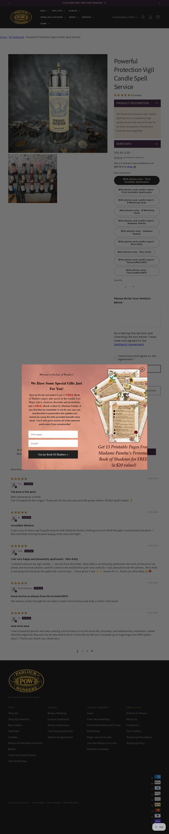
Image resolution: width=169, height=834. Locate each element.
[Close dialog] (142, 369)
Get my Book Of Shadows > (53, 454)
